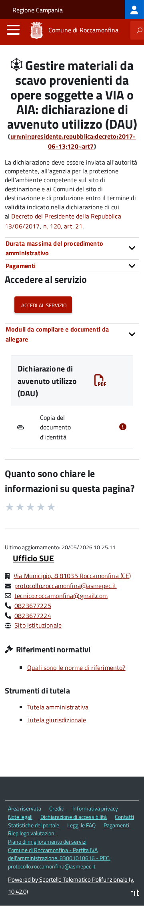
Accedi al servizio (43, 304)
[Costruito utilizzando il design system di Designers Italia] (135, 894)
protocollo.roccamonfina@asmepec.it (65, 585)
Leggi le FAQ (81, 825)
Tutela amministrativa (57, 707)
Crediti (56, 808)
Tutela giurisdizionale (56, 720)
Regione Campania (37, 10)
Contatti (124, 817)
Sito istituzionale (38, 625)
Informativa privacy (95, 808)
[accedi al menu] (13, 29)
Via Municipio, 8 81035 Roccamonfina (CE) (72, 575)
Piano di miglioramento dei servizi (47, 841)
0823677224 (32, 615)
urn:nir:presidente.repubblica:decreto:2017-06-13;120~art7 (73, 141)
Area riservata (24, 808)
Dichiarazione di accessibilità (73, 817)
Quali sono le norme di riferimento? (76, 667)
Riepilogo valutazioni (32, 833)
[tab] (72, 248)
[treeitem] (134, 9)
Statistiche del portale (33, 825)
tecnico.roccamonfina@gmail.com (61, 595)
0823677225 (32, 605)
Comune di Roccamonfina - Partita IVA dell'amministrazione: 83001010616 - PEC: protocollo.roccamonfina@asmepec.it (59, 858)
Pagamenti (116, 825)
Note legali (20, 817)
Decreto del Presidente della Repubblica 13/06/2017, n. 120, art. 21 (63, 221)
